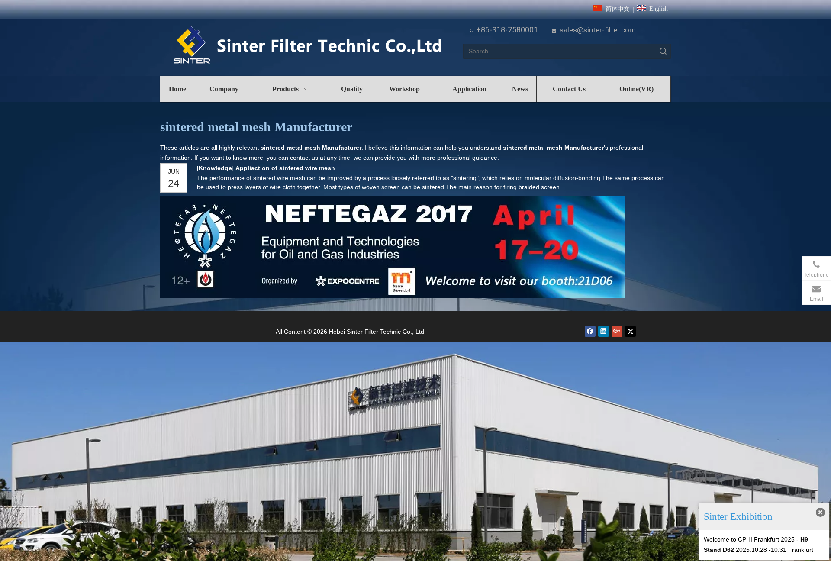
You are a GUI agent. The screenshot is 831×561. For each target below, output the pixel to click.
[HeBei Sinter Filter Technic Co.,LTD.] (307, 45)
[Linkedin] (603, 331)
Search (663, 51)
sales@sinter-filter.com (598, 30)
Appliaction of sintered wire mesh (285, 167)
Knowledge (215, 167)
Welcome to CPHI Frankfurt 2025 (749, 539)
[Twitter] (630, 331)
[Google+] (617, 331)
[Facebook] (590, 331)
